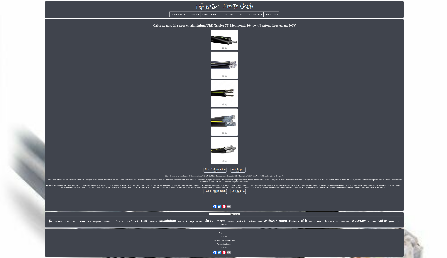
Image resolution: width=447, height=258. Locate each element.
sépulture (70, 221)
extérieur (270, 220)
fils (369, 222)
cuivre (318, 220)
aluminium (167, 220)
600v (144, 220)
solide (260, 221)
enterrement (289, 220)
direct (210, 220)
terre (310, 221)
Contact (224, 237)
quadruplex (241, 221)
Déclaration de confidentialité (224, 240)
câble (382, 220)
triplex (221, 220)
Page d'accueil (224, 233)
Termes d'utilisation (224, 244)
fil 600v (181, 221)
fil (50, 220)
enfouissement (122, 221)
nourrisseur (345, 221)
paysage (224, 224)
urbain (252, 221)
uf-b (304, 220)
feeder (392, 221)
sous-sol (59, 221)
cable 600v (106, 221)
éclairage (190, 221)
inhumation (153, 221)
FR (226, 248)
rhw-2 (89, 222)
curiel (398, 222)
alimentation (331, 220)
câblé (374, 221)
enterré (81, 221)
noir (136, 221)
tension (199, 221)
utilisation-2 (230, 221)
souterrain (359, 220)
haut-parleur (97, 221)
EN (222, 248)
